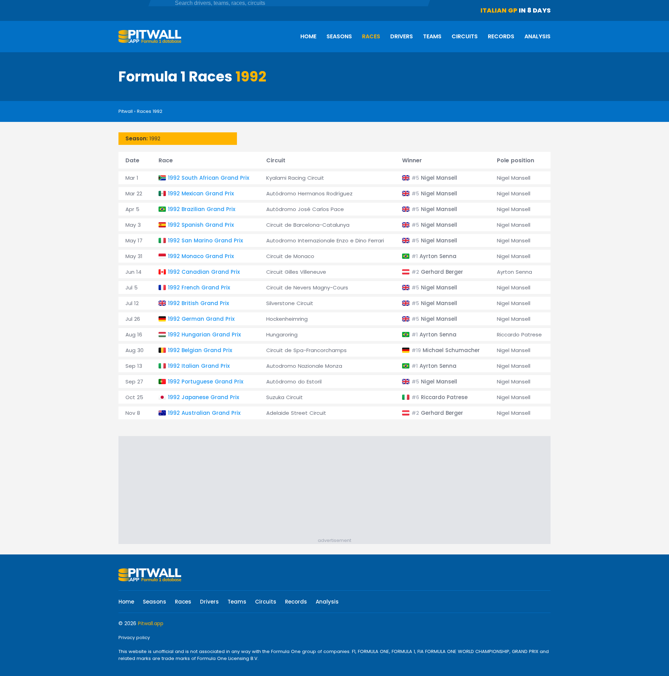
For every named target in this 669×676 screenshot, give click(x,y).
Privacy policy (134, 637)
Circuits (465, 36)
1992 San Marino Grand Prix (205, 240)
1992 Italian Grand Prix (199, 366)
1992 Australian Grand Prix (204, 413)
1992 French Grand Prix (199, 287)
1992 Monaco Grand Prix (201, 256)
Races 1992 (149, 111)
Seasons (339, 36)
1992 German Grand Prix (201, 319)
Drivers (401, 36)
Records (501, 36)
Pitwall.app (150, 623)
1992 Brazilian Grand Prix (201, 209)
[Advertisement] (338, 488)
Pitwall (125, 111)
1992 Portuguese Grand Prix (205, 381)
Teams (432, 36)
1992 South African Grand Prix (208, 177)
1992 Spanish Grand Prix (201, 224)
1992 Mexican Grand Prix (201, 193)
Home (308, 36)
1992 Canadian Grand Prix (204, 271)
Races (371, 36)
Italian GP (498, 10)
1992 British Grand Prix (198, 303)
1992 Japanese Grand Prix (203, 397)
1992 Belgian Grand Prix (200, 350)
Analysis (537, 36)
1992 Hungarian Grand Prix (204, 334)
